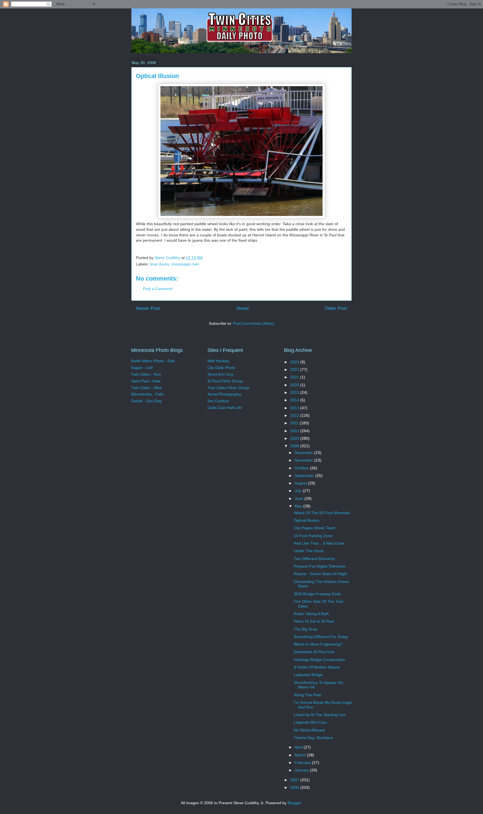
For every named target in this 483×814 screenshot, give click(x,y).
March (301, 755)
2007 (295, 780)
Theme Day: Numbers (313, 737)
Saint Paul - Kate (146, 381)
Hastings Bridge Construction (319, 659)
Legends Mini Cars (310, 722)
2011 (295, 423)
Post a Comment (157, 288)
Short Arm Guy (220, 374)
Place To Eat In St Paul (314, 621)
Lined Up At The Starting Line (320, 714)
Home (242, 308)
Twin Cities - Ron (146, 374)
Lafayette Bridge (308, 674)
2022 (295, 369)
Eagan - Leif (142, 367)
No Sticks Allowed (309, 730)
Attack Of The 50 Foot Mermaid (322, 512)
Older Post (336, 308)
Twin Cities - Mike (146, 387)
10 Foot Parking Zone (313, 535)
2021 (295, 377)
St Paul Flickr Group (225, 381)
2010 (295, 431)
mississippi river (185, 264)
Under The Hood (308, 551)
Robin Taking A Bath (311, 613)
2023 (295, 362)
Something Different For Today (321, 636)
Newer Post (148, 308)
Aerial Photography (224, 394)
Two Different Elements (314, 558)
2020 (295, 385)
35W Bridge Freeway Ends (317, 594)
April (299, 747)
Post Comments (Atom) (253, 323)
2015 (295, 392)
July (299, 490)
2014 (295, 400)
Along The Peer (307, 695)
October (302, 468)
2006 (295, 787)
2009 (295, 438)
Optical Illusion (306, 520)
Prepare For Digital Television (320, 566)
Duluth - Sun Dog (146, 401)
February (303, 762)
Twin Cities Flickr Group (228, 387)
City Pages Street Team (314, 528)
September (305, 475)
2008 (295, 446)
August (301, 483)
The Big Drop (305, 629)
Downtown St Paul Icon (314, 652)
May (299, 506)
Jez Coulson (218, 401)
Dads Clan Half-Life (224, 407)
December (304, 452)
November (304, 460)
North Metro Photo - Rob (153, 361)
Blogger (294, 803)
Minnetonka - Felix (147, 394)
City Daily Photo (221, 367)
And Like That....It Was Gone (319, 543)
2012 (295, 415)
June (299, 498)
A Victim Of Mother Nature (317, 667)
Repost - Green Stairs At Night (320, 573)
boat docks (159, 264)
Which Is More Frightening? (318, 644)
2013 (295, 408)
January (302, 770)
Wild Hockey (218, 361)
